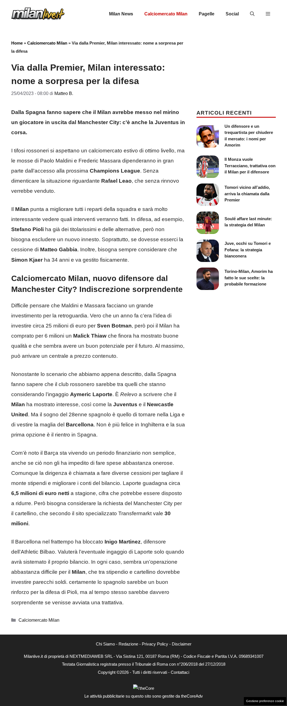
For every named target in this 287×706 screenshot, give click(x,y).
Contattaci (180, 672)
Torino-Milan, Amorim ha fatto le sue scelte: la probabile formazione (248, 277)
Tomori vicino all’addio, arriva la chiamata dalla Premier (247, 193)
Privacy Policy (155, 644)
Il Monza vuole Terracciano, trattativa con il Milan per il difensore (250, 165)
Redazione (128, 644)
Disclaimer (181, 644)
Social (232, 13)
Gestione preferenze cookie (265, 701)
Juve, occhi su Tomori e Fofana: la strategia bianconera (247, 249)
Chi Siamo (105, 644)
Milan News (121, 13)
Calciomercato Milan (166, 13)
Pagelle (206, 13)
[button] (252, 14)
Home (17, 43)
